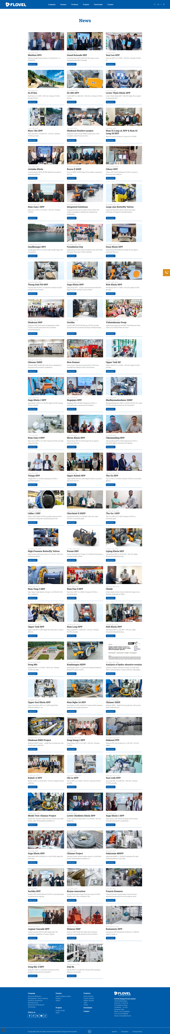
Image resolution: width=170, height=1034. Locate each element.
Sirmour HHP (74, 929)
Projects (59, 1008)
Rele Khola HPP (114, 284)
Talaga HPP (34, 475)
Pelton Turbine (88, 996)
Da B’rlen (32, 92)
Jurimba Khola (36, 169)
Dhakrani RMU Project (39, 740)
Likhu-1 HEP (34, 513)
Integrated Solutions (77, 206)
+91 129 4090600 (124, 1011)
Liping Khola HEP (115, 551)
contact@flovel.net (125, 1016)
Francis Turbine (89, 998)
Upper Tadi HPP (36, 626)
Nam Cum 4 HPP (36, 437)
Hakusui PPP (112, 740)
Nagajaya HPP (74, 400)
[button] (4, 1030)
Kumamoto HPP (114, 929)
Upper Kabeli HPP (76, 475)
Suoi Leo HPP (113, 55)
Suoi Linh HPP (113, 777)
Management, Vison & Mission (38, 998)
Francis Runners (114, 891)
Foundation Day (75, 246)
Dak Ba (70, 966)
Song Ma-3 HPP (36, 966)
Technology (32, 1007)
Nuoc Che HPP (35, 130)
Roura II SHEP (74, 169)
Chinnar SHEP (35, 362)
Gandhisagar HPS (37, 246)
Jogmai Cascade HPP (38, 929)
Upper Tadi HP (113, 362)
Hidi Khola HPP (114, 626)
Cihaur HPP (112, 169)
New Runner (73, 362)
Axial (85, 1003)
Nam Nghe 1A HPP (76, 702)
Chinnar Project (75, 853)
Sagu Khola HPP (75, 284)
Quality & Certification (35, 1000)
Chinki (109, 588)
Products (87, 993)
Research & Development (36, 1005)
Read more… (33, 64)
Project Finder (60, 1010)
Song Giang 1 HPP (76, 740)
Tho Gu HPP (112, 475)
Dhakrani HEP (35, 322)
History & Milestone (34, 996)
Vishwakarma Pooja (116, 322)
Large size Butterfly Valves (120, 206)
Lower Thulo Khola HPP (118, 92)
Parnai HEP (73, 551)
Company (31, 993)
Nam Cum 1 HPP (36, 206)
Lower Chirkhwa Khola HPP (81, 815)
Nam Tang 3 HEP (36, 588)
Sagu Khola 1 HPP (37, 400)
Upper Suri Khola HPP (39, 702)
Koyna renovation (76, 891)
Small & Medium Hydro (63, 996)
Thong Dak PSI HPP (38, 284)
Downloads (88, 1008)
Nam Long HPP (74, 626)
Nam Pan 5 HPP (75, 588)
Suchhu (71, 322)
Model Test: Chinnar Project (42, 815)
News (57, 1013)
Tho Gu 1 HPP (113, 513)
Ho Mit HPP (73, 92)
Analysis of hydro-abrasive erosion (124, 664)
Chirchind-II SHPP (76, 513)
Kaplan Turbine (89, 1000)
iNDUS (58, 1000)
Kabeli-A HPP (35, 777)
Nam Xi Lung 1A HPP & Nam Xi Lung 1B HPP (122, 132)
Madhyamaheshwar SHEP (119, 400)
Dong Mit (32, 664)
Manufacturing (33, 1003)
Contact (86, 1011)
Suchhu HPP (34, 891)
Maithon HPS (35, 55)
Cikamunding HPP (115, 437)
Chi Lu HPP (72, 777)
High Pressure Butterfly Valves (44, 551)
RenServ (58, 998)
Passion (59, 993)
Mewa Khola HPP (76, 437)
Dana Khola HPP (114, 246)
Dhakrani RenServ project (80, 130)
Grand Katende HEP (77, 55)
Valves (86, 1005)
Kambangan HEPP (76, 664)
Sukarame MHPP (115, 853)
